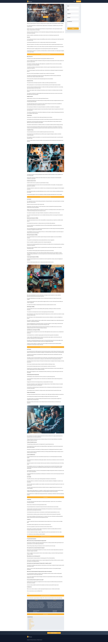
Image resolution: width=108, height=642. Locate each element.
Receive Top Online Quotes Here (45, 536)
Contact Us (78, 1)
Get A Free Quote (45, 614)
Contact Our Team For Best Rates (45, 54)
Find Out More (45, 497)
